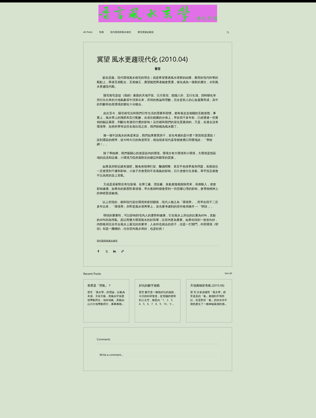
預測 (101, 32)
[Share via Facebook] (98, 251)
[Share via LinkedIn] (114, 251)
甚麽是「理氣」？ (99, 285)
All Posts (87, 32)
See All (228, 273)
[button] (227, 32)
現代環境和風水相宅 (120, 32)
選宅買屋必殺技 (146, 32)
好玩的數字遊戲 (149, 285)
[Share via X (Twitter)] (106, 251)
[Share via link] (122, 251)
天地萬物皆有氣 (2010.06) (207, 285)
